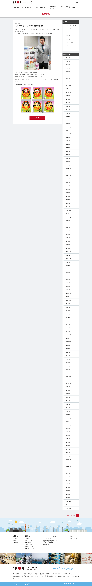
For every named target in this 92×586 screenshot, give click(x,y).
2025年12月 (68, 85)
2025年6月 (68, 106)
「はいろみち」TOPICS (71, 25)
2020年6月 (68, 314)
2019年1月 (68, 373)
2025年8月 (68, 99)
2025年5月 (68, 109)
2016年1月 (68, 497)
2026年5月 (68, 68)
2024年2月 (68, 161)
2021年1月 (68, 289)
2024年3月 (68, 158)
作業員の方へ (28, 536)
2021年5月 (68, 276)
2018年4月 (68, 404)
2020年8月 (68, 307)
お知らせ (68, 35)
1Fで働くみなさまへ (27, 7)
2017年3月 (68, 449)
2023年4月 (68, 196)
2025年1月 (68, 123)
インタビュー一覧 (72, 538)
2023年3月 (68, 199)
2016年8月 (68, 473)
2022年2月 (68, 244)
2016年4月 (68, 487)
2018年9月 (68, 386)
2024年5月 (68, 151)
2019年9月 (68, 345)
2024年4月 (68, 154)
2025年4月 (68, 113)
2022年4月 (68, 237)
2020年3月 (68, 324)
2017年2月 (68, 452)
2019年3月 (68, 366)
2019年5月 (68, 359)
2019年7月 (68, 352)
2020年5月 (68, 317)
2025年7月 (68, 102)
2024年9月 (68, 137)
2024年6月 (68, 147)
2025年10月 (68, 92)
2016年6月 (68, 480)
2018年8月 (68, 390)
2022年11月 (68, 213)
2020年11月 (68, 296)
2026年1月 (68, 82)
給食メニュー (28, 540)
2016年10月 (68, 466)
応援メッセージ (69, 42)
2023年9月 (68, 179)
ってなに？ (63, 568)
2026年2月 (68, 78)
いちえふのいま (69, 28)
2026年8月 (68, 57)
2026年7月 (68, 61)
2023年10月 (68, 175)
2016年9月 (68, 470)
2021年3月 (68, 282)
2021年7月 (68, 269)
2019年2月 (68, 369)
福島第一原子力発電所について (51, 540)
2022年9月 (68, 220)
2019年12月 (68, 334)
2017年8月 (68, 431)
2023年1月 (68, 206)
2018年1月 (68, 414)
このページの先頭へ (70, 515)
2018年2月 (68, 411)
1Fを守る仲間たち (40, 7)
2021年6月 (68, 272)
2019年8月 (68, 348)
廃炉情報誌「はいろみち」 (53, 7)
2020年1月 (68, 331)
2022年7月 (68, 227)
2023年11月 (68, 172)
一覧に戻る (37, 117)
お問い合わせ (16, 584)
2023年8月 (68, 182)
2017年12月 (68, 418)
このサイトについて (48, 538)
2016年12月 (68, 459)
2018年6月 (68, 397)
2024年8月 (68, 140)
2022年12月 (68, 210)
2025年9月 (68, 95)
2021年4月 (68, 279)
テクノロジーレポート (30, 548)
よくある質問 (27, 584)
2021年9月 (68, 262)
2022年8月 (68, 224)
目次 (77, 2)
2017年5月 (68, 442)
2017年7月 (68, 435)
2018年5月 (68, 400)
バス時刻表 (28, 538)
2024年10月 (68, 133)
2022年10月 (68, 217)
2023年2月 (68, 203)
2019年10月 (68, 341)
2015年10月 (68, 508)
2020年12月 (68, 293)
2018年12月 (68, 376)
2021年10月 (68, 258)
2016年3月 (68, 490)
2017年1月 (68, 456)
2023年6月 (68, 189)
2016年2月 (68, 494)
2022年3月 (68, 241)
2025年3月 (68, 116)
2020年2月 (68, 328)
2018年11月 (68, 380)
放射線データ (28, 542)
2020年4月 (68, 321)
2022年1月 (68, 248)
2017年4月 (68, 445)
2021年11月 (68, 255)
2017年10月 (68, 425)
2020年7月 (68, 310)
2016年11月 (68, 463)
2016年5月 (68, 483)
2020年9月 (68, 303)
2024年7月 (68, 144)
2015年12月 (68, 501)
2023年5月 (68, 192)
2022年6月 (68, 231)
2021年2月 (68, 286)
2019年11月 (68, 338)
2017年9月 (68, 428)
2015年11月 (68, 504)
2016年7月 (68, 477)
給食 (67, 49)
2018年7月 (68, 393)
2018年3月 (68, 407)
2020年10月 (68, 300)
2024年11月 (68, 130)
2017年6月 (68, 438)
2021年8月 (68, 265)
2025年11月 (68, 88)
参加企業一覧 (46, 544)
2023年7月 (68, 185)
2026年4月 (68, 71)
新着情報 (16, 7)
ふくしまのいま (29, 546)
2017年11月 (68, 421)
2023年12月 (68, 168)
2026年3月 (68, 75)
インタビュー (69, 32)
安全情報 (68, 39)
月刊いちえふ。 (69, 46)
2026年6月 (68, 64)
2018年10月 (68, 383)
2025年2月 (68, 120)
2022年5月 (68, 234)
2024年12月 (68, 127)
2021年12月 (68, 251)
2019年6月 (68, 355)
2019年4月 (68, 362)
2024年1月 (68, 165)
